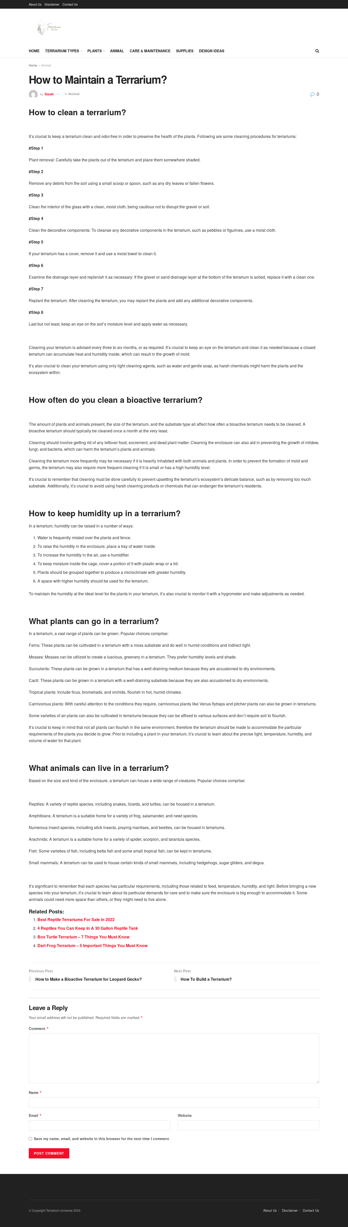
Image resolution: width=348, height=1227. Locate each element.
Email (35, 1115)
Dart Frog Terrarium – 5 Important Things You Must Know (92, 945)
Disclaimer (52, 4)
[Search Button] (317, 50)
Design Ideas (211, 50)
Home (34, 50)
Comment (39, 1028)
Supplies (184, 50)
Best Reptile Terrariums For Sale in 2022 (76, 919)
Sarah (49, 93)
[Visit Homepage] (48, 26)
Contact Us (70, 4)
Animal (117, 50)
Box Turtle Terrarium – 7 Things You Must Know (83, 937)
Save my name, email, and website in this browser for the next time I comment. (102, 1138)
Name (35, 1092)
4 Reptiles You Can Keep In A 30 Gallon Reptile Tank (87, 928)
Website (185, 1115)
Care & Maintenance (150, 50)
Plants (94, 50)
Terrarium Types (62, 50)
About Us (35, 4)
